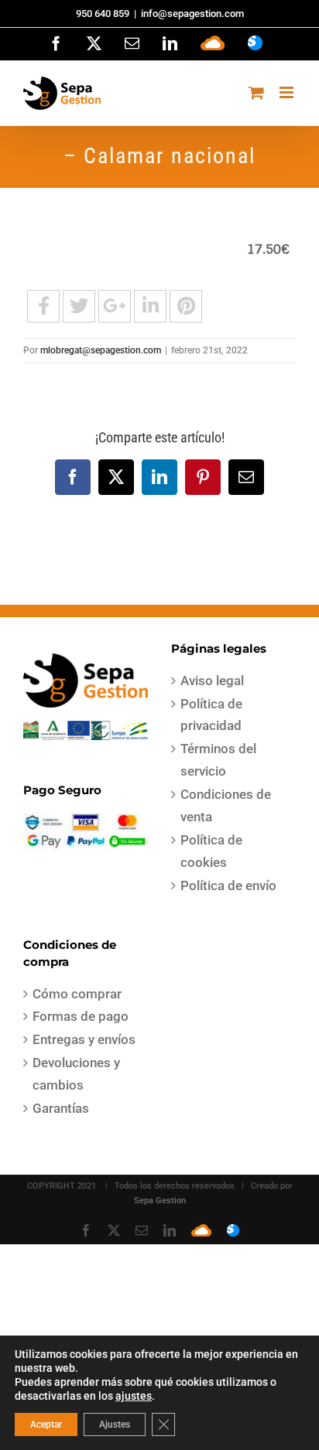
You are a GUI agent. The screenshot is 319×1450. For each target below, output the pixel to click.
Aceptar (46, 1424)
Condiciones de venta (225, 805)
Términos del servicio (218, 760)
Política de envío (228, 885)
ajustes (133, 1396)
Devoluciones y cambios (76, 1074)
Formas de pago (81, 1016)
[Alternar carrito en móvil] (256, 92)
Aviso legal (212, 680)
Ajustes (114, 1424)
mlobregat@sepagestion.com (100, 350)
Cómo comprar (77, 993)
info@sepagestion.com (192, 13)
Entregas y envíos (84, 1039)
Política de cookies (211, 851)
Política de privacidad (211, 715)
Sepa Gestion (160, 1201)
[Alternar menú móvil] (288, 92)
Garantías (61, 1108)
